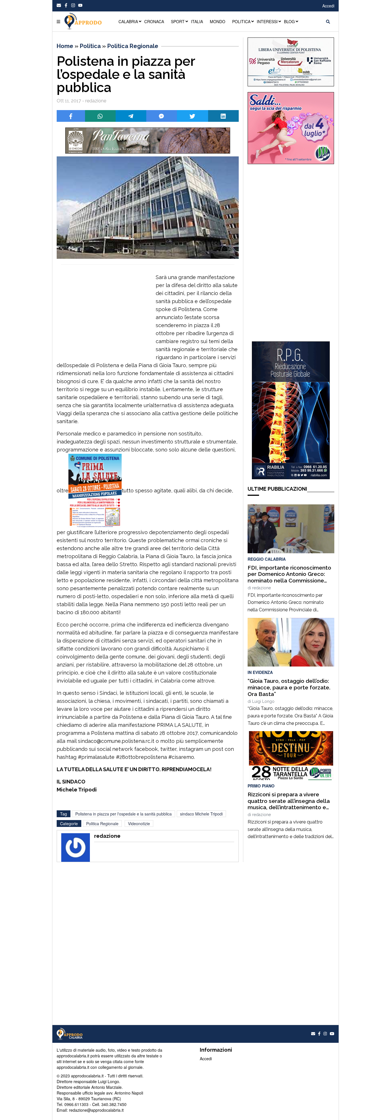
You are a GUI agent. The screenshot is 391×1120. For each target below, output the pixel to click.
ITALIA (197, 21)
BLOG (289, 21)
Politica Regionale (132, 46)
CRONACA (154, 21)
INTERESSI (267, 21)
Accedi (328, 6)
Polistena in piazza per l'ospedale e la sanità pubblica (123, 814)
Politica (90, 46)
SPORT (178, 21)
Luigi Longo (263, 701)
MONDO (217, 21)
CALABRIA (128, 21)
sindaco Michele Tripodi (201, 814)
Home (65, 46)
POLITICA (241, 21)
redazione (261, 588)
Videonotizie (139, 823)
